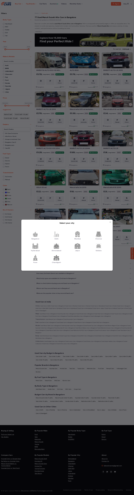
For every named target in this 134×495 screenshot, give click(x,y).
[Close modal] (110, 222)
